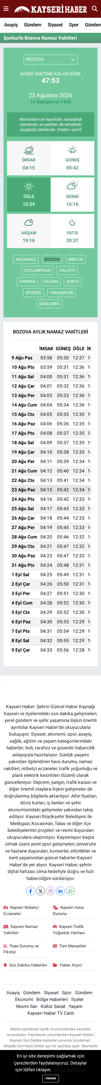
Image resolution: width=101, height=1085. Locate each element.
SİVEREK (33, 292)
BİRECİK (75, 259)
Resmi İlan (26, 1006)
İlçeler (77, 999)
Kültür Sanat (53, 1006)
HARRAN (27, 281)
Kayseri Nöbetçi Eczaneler (21, 910)
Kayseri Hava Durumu (68, 910)
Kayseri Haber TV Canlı (50, 1013)
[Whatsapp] (70, 890)
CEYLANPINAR (37, 270)
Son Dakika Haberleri (28, 965)
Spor (74, 24)
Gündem (32, 24)
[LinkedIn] (60, 890)
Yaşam (75, 1006)
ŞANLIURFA (49, 303)
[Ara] (94, 8)
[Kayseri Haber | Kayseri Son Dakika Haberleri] (50, 9)
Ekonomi (24, 999)
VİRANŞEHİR (61, 292)
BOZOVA (52, 259)
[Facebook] (30, 890)
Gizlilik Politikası (69, 1069)
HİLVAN (51, 281)
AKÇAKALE (26, 259)
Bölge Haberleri (52, 999)
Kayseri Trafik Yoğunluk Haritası (69, 929)
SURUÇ (73, 281)
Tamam (50, 1078)
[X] (40, 890)
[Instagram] (50, 890)
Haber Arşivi (71, 965)
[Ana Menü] (6, 8)
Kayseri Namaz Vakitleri (21, 929)
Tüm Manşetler (72, 946)
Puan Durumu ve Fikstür (21, 949)
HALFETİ (67, 270)
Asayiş (11, 24)
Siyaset (55, 24)
